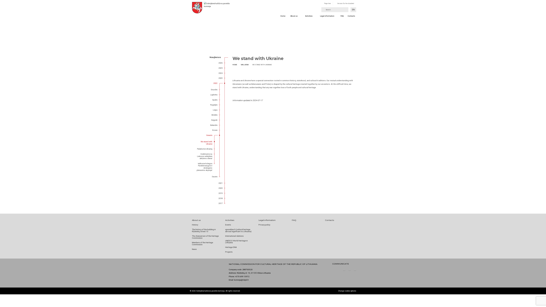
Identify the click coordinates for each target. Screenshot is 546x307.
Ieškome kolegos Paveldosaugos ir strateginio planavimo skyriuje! (204, 166)
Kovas (214, 130)
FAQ (342, 16)
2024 (221, 73)
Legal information (327, 16)
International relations (234, 236)
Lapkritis (213, 95)
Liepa (215, 110)
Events (228, 225)
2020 (221, 188)
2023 (221, 78)
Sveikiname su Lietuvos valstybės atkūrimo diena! (204, 156)
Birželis (214, 115)
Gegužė (214, 120)
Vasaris (209, 135)
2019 (221, 193)
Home (282, 16)
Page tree (327, 3)
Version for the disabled (345, 3)
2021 (221, 183)
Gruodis (214, 90)
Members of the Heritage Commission (202, 243)
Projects (228, 252)
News (194, 249)
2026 (221, 63)
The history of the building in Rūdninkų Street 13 (204, 230)
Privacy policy (264, 225)
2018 (221, 198)
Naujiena (245, 65)
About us (294, 16)
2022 (215, 83)
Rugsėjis (213, 105)
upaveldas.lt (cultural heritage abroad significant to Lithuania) (238, 230)
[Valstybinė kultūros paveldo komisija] (217, 7)
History (195, 225)
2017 (221, 203)
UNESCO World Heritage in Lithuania (236, 241)
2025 (221, 68)
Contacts (329, 220)
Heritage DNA (231, 247)
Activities (309, 16)
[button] (353, 9)
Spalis (214, 100)
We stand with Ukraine (206, 143)
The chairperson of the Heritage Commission (205, 237)
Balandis (213, 125)
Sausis (214, 177)
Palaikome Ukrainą (204, 149)
